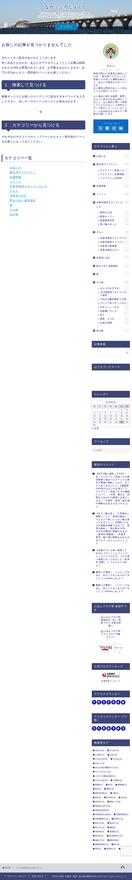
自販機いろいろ (113, 311)
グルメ (14, 191)
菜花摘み (114, 831)
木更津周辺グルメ (114, 250)
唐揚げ (110, 789)
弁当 (124, 797)
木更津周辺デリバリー (113, 242)
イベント (15, 181)
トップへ (66, 26)
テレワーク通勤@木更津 (105, 776)
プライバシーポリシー (17, 876)
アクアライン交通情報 (113, 174)
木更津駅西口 (101, 819)
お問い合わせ (37, 876)
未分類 (14, 214)
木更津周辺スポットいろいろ (28, 186)
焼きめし (114, 823)
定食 (98, 797)
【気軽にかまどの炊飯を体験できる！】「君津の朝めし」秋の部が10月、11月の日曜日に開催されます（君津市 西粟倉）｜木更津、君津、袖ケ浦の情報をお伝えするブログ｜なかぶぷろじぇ (113, 531)
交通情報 (15, 177)
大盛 (115, 793)
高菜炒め (110, 849)
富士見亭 (110, 797)
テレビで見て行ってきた (113, 303)
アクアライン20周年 (113, 178)
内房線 (98, 785)
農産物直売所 (113, 220)
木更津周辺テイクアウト (113, 238)
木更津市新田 (122, 814)
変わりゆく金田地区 (23, 200)
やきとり (99, 763)
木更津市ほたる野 (102, 814)
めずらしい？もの (113, 307)
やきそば (117, 759)
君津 (98, 789)
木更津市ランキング (110, 681)
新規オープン (113, 216)
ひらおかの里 (101, 759)
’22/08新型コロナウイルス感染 (113, 293)
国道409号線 (101, 793)
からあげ (114, 750)
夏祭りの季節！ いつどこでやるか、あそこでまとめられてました (113, 575)
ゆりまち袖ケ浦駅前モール (106, 767)
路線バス (99, 840)
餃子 (116, 844)
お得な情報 (113, 323)
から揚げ (99, 755)
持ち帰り (99, 802)
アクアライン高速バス (114, 170)
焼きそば (99, 823)
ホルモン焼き (101, 780)
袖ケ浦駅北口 (115, 836)
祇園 (112, 827)
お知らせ (15, 167)
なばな (113, 755)
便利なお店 (113, 212)
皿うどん (99, 827)
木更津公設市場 (102, 810)
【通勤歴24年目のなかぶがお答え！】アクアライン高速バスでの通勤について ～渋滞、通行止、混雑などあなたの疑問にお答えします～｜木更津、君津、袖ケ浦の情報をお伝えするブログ (113, 494)
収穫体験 (122, 785)
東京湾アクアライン (23, 172)
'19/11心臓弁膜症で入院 (113, 299)
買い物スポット (113, 224)
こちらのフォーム (108, 111)
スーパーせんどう (102, 772)
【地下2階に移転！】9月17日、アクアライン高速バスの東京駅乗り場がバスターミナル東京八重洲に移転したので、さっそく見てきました (113, 480)
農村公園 (114, 840)
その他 (14, 209)
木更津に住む (18, 195)
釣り (113, 315)
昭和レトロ (115, 802)
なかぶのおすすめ (113, 288)
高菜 (98, 849)
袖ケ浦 (99, 836)
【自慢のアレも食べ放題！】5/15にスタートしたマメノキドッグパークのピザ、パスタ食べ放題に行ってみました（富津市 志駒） (113, 556)
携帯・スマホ (113, 319)
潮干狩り (118, 819)
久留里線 (117, 780)
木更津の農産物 (113, 246)
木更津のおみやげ (102, 806)
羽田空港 (99, 831)
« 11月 (95, 428)
